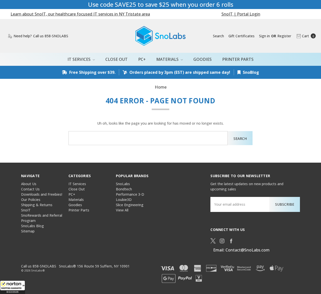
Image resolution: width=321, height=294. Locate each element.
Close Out (116, 59)
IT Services (79, 59)
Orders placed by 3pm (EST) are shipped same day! (179, 72)
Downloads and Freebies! (41, 194)
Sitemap (28, 231)
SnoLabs (123, 183)
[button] (12, 287)
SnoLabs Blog (32, 225)
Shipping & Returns (36, 204)
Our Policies (30, 199)
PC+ (142, 59)
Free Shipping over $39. (91, 72)
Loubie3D (124, 199)
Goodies (202, 59)
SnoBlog (250, 72)
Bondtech (124, 189)
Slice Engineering (129, 204)
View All (122, 210)
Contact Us (30, 189)
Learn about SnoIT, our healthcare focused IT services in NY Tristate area (80, 14)
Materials (168, 59)
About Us (28, 183)
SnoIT (26, 210)
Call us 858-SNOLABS (38, 266)
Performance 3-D (130, 194)
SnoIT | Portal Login (240, 14)
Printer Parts (238, 59)
